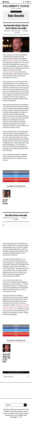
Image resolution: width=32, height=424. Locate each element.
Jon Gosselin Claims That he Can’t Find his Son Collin (16, 27)
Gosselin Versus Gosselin (5, 202)
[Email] (28, 2)
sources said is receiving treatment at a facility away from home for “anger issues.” (16, 307)
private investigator (13, 60)
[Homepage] (26, 2)
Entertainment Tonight (10, 72)
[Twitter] (24, 2)
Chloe (18, 32)
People (26, 30)
